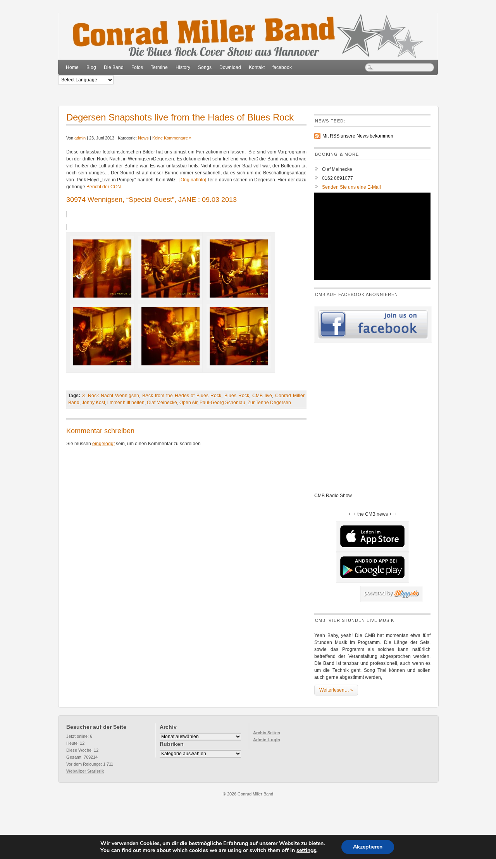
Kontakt (257, 67)
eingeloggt (103, 443)
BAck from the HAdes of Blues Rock (182, 395)
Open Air (188, 402)
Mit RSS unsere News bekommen (357, 136)
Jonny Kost (93, 402)
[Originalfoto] (192, 179)
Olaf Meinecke (162, 402)
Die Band (114, 67)
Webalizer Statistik (85, 771)
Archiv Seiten (266, 732)
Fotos (137, 67)
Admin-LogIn (266, 739)
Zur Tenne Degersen (269, 402)
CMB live (262, 395)
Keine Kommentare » (171, 138)
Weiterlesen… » (336, 690)
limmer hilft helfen (126, 402)
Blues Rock (236, 395)
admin (80, 138)
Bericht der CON (103, 186)
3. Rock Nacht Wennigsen (110, 395)
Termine (159, 67)
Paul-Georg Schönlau (222, 402)
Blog (91, 67)
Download (230, 67)
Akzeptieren (367, 846)
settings (306, 850)
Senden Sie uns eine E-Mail (351, 187)
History (183, 67)
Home (72, 67)
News (143, 138)
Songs (205, 67)
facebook (282, 67)
